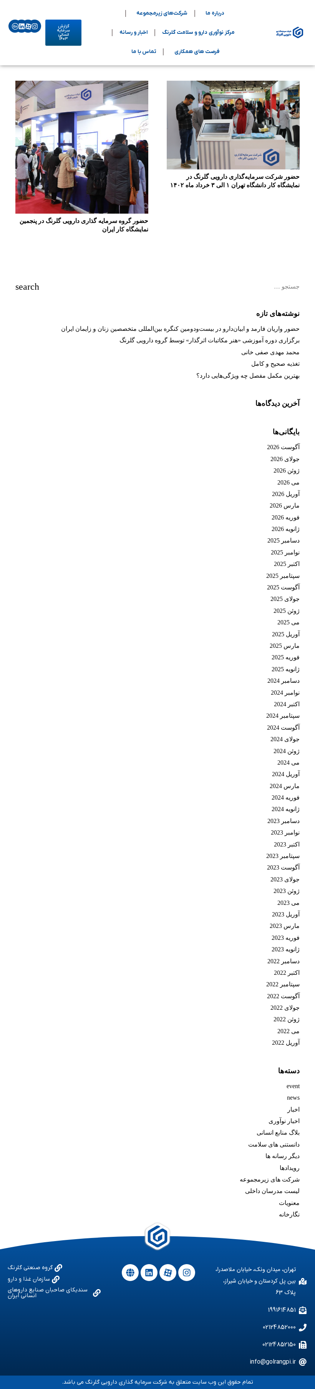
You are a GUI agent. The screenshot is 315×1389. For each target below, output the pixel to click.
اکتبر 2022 (287, 972)
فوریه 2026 (286, 517)
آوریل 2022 (286, 1042)
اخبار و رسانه (133, 32)
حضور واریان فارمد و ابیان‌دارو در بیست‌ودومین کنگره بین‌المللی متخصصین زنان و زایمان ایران (180, 328)
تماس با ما (143, 51)
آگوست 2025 (283, 587)
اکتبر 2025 (287, 564)
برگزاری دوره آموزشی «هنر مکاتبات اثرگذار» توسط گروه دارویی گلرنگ (209, 340)
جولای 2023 (285, 879)
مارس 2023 (285, 926)
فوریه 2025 (286, 657)
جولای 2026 (285, 459)
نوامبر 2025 (285, 552)
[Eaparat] (28, 26)
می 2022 (288, 1031)
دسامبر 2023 (283, 821)
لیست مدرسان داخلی (272, 1191)
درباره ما (215, 13)
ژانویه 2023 (286, 949)
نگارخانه (289, 1214)
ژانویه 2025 (286, 669)
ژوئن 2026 (287, 470)
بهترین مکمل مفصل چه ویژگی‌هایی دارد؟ (248, 375)
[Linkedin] (21, 26)
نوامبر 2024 (285, 692)
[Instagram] (34, 26)
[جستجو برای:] (157, 286)
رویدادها (290, 1168)
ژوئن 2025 (287, 610)
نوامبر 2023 (285, 832)
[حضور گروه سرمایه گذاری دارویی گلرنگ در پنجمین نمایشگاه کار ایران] (81, 147)
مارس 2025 (285, 645)
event (293, 1086)
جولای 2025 (285, 599)
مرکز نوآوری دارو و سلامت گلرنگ (198, 32)
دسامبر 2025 (283, 540)
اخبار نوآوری (284, 1121)
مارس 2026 (285, 505)
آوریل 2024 (286, 774)
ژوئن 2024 (287, 751)
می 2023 (288, 902)
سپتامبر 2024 (283, 715)
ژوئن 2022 (287, 1019)
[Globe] (130, 1272)
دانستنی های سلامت (274, 1144)
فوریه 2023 (286, 937)
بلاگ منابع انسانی (278, 1132)
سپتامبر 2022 (283, 984)
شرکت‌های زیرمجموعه (161, 13)
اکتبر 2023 (287, 844)
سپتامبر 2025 (283, 576)
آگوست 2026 (283, 447)
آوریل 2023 (286, 914)
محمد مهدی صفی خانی (270, 352)
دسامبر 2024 (283, 680)
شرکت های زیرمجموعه (270, 1179)
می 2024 (288, 762)
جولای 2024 (285, 739)
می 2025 (288, 622)
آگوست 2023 (283, 867)
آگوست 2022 (283, 996)
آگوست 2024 (283, 727)
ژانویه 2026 (286, 529)
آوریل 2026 (286, 494)
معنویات (289, 1203)
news (293, 1097)
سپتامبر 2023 (283, 856)
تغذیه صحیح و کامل (275, 363)
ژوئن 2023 (287, 891)
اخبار (293, 1109)
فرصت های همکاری (196, 51)
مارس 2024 (285, 786)
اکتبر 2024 (287, 704)
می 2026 (288, 482)
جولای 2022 (285, 1007)
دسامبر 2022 (283, 961)
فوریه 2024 (286, 797)
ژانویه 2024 (286, 809)
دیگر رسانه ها (282, 1156)
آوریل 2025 (286, 634)
